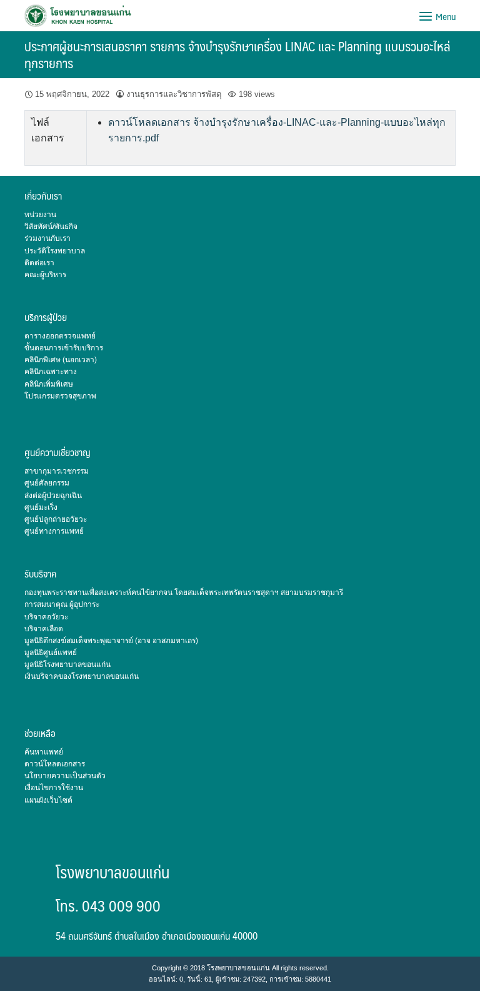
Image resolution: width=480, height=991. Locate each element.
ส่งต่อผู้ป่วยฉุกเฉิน (53, 495)
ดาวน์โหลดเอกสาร (54, 764)
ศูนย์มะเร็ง (41, 507)
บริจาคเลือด (43, 628)
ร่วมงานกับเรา (47, 238)
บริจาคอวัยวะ (46, 616)
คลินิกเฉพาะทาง (50, 371)
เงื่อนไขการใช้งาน (53, 787)
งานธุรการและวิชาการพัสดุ (174, 94)
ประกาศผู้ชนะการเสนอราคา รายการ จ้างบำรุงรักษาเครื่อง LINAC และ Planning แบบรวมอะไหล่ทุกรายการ (237, 54)
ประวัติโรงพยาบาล (54, 250)
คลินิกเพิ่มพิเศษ (48, 384)
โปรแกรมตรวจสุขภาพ (60, 396)
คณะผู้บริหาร (45, 274)
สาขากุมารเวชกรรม (56, 471)
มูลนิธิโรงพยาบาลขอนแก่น (67, 664)
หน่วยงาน (40, 214)
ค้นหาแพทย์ (43, 752)
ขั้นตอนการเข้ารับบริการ (63, 347)
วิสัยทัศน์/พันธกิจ (51, 226)
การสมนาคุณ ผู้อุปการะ (61, 604)
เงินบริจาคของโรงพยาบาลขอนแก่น (81, 676)
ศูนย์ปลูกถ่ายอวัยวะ (55, 519)
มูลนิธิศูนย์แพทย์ (50, 652)
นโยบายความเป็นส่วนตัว (65, 775)
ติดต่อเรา (39, 262)
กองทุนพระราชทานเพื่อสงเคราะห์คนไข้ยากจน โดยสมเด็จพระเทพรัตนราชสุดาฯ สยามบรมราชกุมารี (183, 592)
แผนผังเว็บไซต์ (48, 800)
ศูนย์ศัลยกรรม (46, 483)
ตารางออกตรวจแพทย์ (60, 336)
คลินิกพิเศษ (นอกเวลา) (60, 359)
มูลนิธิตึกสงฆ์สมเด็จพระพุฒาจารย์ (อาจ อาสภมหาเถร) (111, 640)
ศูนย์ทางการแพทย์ (54, 531)
